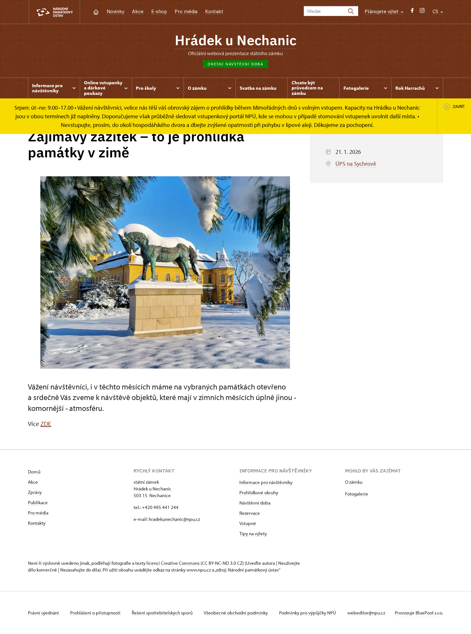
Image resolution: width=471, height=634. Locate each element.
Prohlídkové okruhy (258, 492)
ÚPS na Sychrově (355, 163)
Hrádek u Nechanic (235, 40)
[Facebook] (412, 12)
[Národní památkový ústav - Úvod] (54, 12)
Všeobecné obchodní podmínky (236, 613)
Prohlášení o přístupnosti (95, 613)
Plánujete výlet (382, 11)
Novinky (115, 11)
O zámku (353, 482)
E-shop (159, 11)
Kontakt (214, 11)
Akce (138, 11)
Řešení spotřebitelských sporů (163, 613)
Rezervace (249, 513)
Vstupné (247, 523)
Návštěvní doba (254, 503)
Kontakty (36, 523)
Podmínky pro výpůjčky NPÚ (308, 613)
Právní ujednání (44, 613)
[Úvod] (96, 11)
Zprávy (35, 492)
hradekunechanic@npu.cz (174, 519)
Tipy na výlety (253, 533)
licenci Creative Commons (173, 563)
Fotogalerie (356, 494)
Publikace (38, 502)
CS (436, 11)
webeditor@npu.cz (366, 613)
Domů (34, 472)
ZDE (45, 424)
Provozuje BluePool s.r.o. (419, 613)
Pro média (186, 11)
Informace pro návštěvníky (266, 482)
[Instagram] (422, 12)
